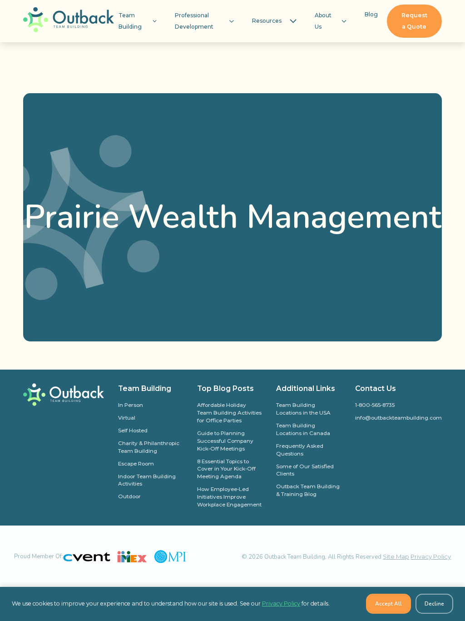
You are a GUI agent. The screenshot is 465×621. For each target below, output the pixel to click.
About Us (323, 21)
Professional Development (194, 21)
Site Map (396, 556)
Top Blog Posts (225, 388)
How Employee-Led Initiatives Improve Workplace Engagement (229, 497)
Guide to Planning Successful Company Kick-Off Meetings (225, 441)
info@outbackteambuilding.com (398, 418)
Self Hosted (133, 430)
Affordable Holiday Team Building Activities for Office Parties (229, 413)
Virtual (126, 418)
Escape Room (136, 464)
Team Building (130, 21)
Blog (371, 14)
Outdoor (129, 496)
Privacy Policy (431, 556)
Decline (434, 603)
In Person (130, 405)
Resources (267, 20)
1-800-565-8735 (375, 405)
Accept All (388, 603)
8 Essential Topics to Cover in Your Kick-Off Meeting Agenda (226, 469)
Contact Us (375, 388)
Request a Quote (414, 21)
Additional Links (305, 388)
